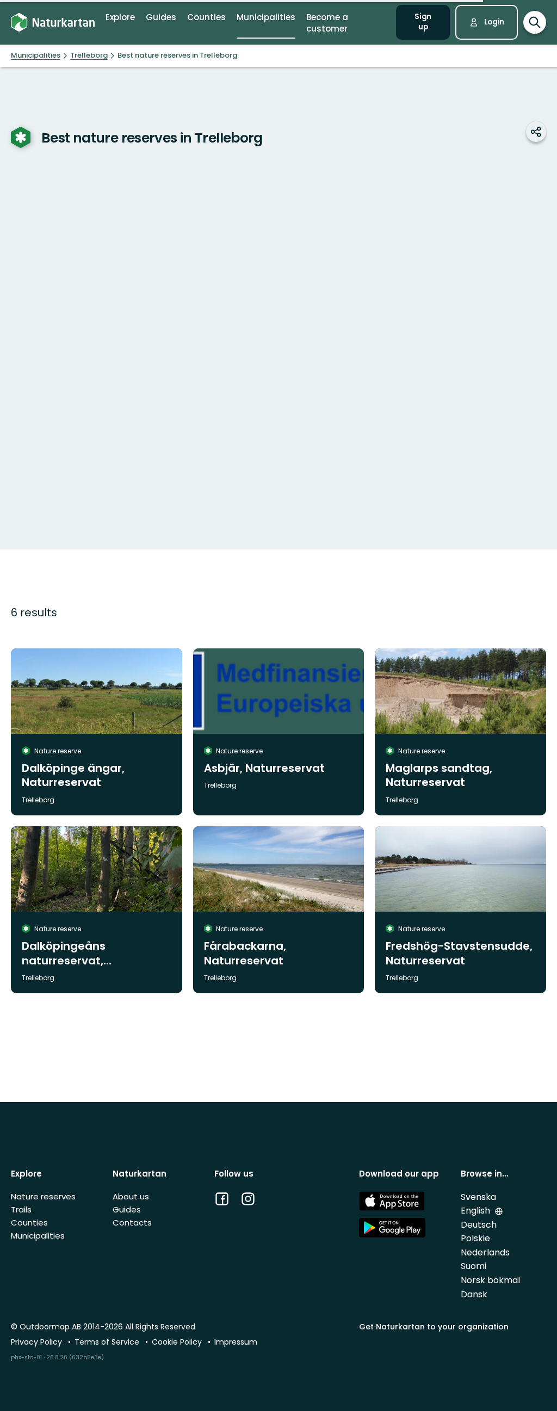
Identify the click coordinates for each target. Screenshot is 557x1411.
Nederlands (485, 1252)
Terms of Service (108, 1341)
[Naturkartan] (53, 22)
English (476, 1210)
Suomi (473, 1266)
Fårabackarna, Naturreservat (245, 953)
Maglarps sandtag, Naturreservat (439, 775)
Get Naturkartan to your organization (434, 1326)
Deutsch (479, 1224)
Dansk (474, 1294)
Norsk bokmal (490, 1280)
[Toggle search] (534, 22)
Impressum (235, 1341)
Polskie (475, 1238)
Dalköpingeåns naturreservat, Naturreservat (64, 960)
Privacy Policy (37, 1341)
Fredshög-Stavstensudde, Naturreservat (459, 953)
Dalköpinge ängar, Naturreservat (73, 775)
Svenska (478, 1197)
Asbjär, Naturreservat (264, 768)
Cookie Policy (178, 1341)
